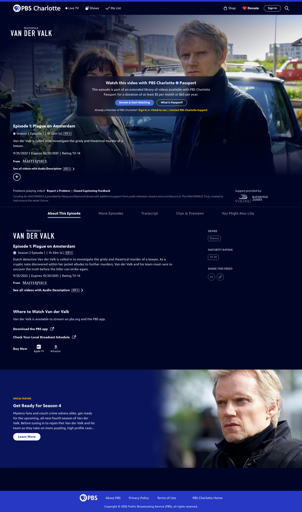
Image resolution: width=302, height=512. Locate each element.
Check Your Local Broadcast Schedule (41, 337)
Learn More (27, 437)
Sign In (272, 8)
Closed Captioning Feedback (92, 191)
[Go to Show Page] (156, 31)
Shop (232, 8)
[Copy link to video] (220, 277)
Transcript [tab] (149, 213)
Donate (253, 8)
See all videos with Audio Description (40, 169)
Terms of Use (166, 498)
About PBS (113, 498)
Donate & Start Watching (134, 102)
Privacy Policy (139, 498)
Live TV (73, 8)
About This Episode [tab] (64, 213)
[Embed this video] (211, 277)
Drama (214, 238)
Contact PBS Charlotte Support (188, 110)
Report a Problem (58, 191)
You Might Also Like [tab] (238, 213)
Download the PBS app (30, 329)
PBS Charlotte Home (207, 498)
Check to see (159, 110)
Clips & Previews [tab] (190, 213)
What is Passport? (172, 102)
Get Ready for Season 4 (37, 405)
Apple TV (39, 349)
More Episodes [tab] (111, 213)
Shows (94, 8)
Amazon (56, 349)
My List (116, 8)
